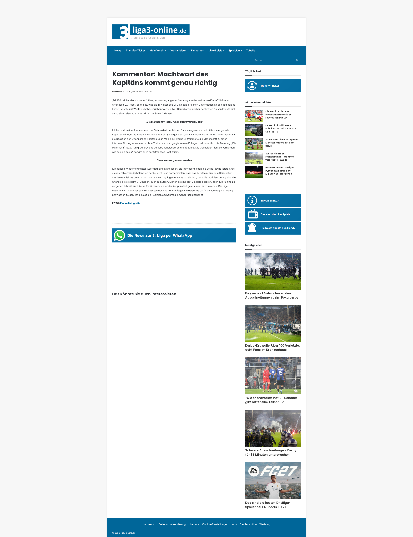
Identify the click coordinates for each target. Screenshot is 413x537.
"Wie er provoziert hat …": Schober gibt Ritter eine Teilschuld (271, 400)
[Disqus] (174, 467)
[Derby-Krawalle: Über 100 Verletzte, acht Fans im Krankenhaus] (273, 323)
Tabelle (250, 50)
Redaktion (117, 91)
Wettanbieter (178, 50)
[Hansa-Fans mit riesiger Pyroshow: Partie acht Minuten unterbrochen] (254, 172)
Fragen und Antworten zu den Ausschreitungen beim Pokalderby (272, 295)
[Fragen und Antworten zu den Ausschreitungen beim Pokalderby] (273, 271)
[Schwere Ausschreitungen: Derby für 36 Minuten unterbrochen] (273, 428)
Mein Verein (157, 50)
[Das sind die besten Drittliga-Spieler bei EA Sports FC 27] (273, 480)
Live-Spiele (215, 50)
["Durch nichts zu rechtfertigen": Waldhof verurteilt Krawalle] (254, 158)
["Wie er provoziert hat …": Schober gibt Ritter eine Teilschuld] (273, 375)
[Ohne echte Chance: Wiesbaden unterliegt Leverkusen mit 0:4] (254, 116)
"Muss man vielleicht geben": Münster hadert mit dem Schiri (282, 143)
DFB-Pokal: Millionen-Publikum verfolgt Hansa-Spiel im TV (280, 128)
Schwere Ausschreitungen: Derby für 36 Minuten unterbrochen (271, 452)
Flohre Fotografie (130, 203)
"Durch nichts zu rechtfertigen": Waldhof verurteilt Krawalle (279, 157)
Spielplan (234, 50)
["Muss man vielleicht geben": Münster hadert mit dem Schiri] (254, 144)
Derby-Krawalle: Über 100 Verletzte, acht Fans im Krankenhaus (272, 347)
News (117, 50)
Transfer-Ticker (135, 50)
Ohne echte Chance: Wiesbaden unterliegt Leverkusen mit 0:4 (278, 114)
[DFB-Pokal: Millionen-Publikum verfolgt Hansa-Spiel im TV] (254, 130)
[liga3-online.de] (151, 31)
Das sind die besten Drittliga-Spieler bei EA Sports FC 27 (268, 505)
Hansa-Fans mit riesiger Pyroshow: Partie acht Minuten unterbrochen (279, 170)
